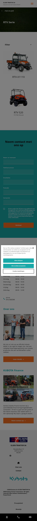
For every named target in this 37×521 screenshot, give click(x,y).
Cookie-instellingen (18, 271)
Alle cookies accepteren (18, 266)
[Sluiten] (33, 248)
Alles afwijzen (18, 260)
